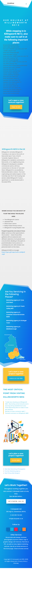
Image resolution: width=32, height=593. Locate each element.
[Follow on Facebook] (8, 529)
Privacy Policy (22, 561)
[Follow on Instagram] (16, 529)
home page (9, 549)
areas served (24, 549)
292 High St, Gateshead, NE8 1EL (16, 511)
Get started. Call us (16, 501)
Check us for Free (16, 378)
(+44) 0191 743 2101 (16, 515)
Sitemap (16, 563)
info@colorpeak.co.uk (16, 519)
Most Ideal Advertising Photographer (15, 469)
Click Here (16, 460)
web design (16, 537)
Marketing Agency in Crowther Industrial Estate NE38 (15, 314)
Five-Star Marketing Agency (12, 471)
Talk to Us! (16, 107)
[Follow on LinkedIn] (20, 529)
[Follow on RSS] (24, 529)
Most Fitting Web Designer (12, 473)
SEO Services (17, 542)
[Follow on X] (12, 529)
